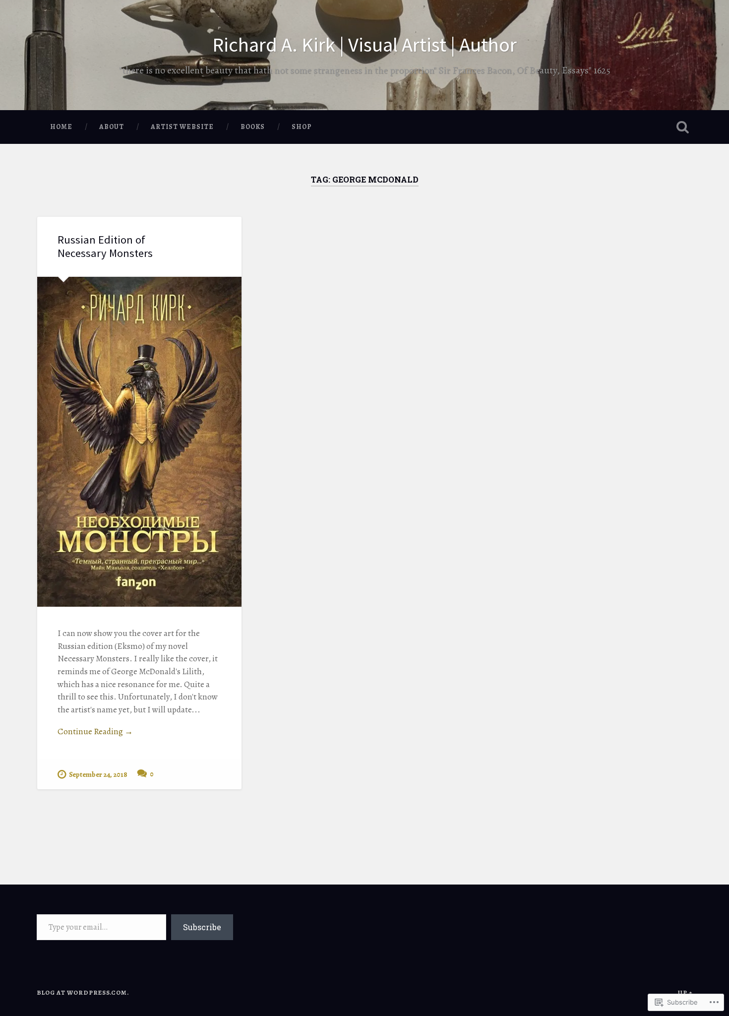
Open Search (683, 127)
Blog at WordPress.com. (83, 992)
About (111, 126)
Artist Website (182, 126)
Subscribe (202, 927)
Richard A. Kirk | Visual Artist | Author (364, 44)
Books (253, 126)
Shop (302, 126)
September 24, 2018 (98, 774)
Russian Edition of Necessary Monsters (105, 246)
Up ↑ (685, 992)
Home (61, 126)
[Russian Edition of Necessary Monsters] (139, 441)
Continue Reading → (95, 731)
